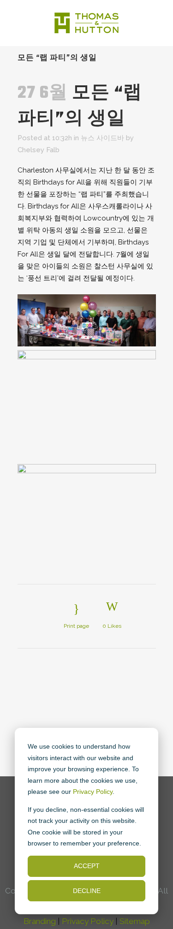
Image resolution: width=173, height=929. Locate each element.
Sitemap (134, 921)
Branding (40, 921)
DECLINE (87, 890)
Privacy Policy (93, 791)
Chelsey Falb (39, 150)
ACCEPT (87, 865)
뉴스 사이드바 (102, 138)
